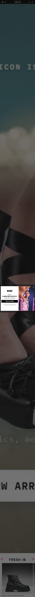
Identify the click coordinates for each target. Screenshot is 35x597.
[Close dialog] (33, 287)
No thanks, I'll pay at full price (10, 304)
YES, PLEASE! (9, 301)
